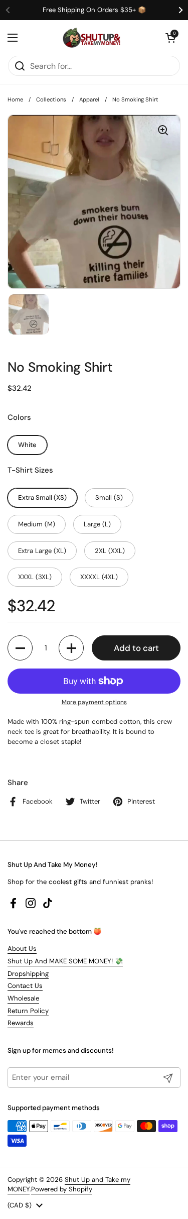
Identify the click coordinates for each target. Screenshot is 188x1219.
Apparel (89, 99)
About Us (22, 948)
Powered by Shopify (61, 1189)
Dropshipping (28, 973)
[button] (170, 38)
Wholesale (23, 998)
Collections (51, 99)
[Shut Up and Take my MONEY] (91, 38)
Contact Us (25, 985)
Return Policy (28, 1011)
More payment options (94, 702)
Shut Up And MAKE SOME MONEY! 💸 (65, 961)
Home (15, 99)
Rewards (21, 1023)
